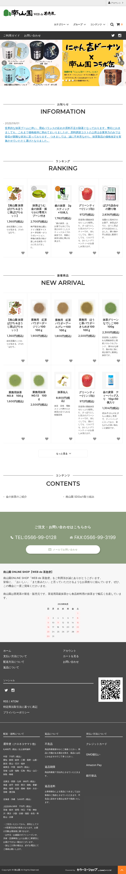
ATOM (14, 701)
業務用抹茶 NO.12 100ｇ (40, 395)
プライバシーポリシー (16, 712)
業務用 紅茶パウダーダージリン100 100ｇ (39, 325)
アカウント (116, 3)
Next (121, 63)
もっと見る (62, 453)
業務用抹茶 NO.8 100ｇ (15, 394)
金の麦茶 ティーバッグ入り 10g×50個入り (111, 397)
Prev (4, 63)
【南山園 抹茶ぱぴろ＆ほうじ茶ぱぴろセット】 (15, 210)
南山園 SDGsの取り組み (80, 496)
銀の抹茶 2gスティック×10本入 (63, 209)
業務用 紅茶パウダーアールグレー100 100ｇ (63, 325)
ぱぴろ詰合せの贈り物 (111, 207)
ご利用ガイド (11, 35)
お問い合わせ (32, 35)
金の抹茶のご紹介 (16, 496)
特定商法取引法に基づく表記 (20, 706)
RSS (5, 701)
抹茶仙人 (63, 392)
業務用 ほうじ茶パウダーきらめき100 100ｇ (87, 325)
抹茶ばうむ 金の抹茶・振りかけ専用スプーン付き (39, 210)
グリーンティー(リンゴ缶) (87, 207)
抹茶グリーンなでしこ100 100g (111, 323)
